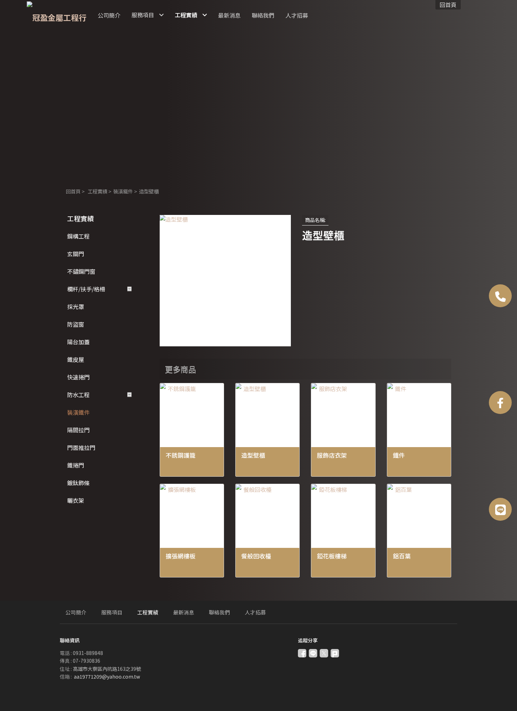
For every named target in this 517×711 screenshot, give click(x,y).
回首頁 (73, 191)
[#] (500, 509)
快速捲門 (78, 377)
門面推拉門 (81, 447)
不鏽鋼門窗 (81, 271)
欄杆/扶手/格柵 (86, 289)
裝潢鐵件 (123, 191)
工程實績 (97, 191)
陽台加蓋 (78, 342)
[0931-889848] (500, 295)
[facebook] (500, 402)
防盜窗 (75, 324)
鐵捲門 (75, 465)
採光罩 (75, 306)
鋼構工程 (78, 236)
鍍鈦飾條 (78, 482)
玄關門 (75, 253)
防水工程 (78, 394)
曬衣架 (75, 500)
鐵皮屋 (75, 359)
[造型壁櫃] (225, 280)
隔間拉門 (78, 430)
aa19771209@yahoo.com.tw (107, 676)
